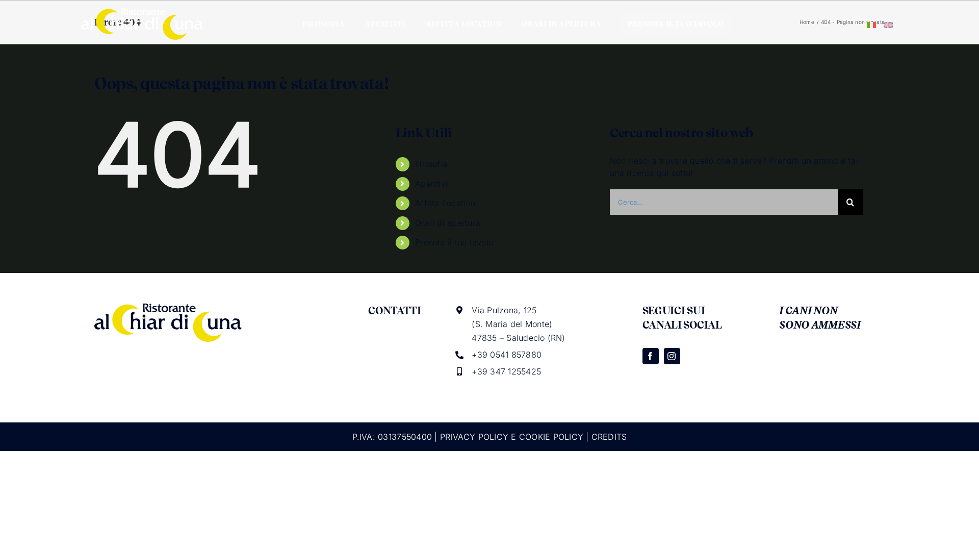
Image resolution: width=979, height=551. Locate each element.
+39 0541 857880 (507, 354)
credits (609, 437)
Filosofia (431, 164)
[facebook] (650, 356)
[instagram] (672, 356)
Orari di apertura (447, 223)
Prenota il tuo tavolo (454, 242)
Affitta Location (445, 203)
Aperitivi (431, 184)
